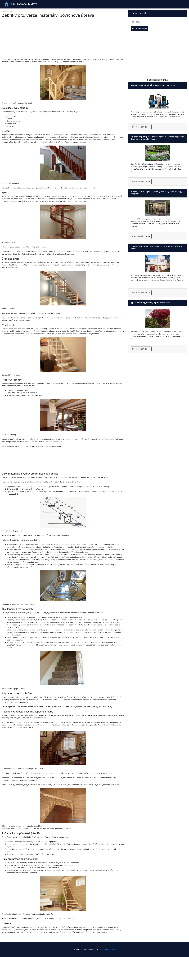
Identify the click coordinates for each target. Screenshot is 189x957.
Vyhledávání (140, 28)
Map (101, 950)
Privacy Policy (110, 950)
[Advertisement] (63, 37)
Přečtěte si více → (141, 126)
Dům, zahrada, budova (23, 4)
